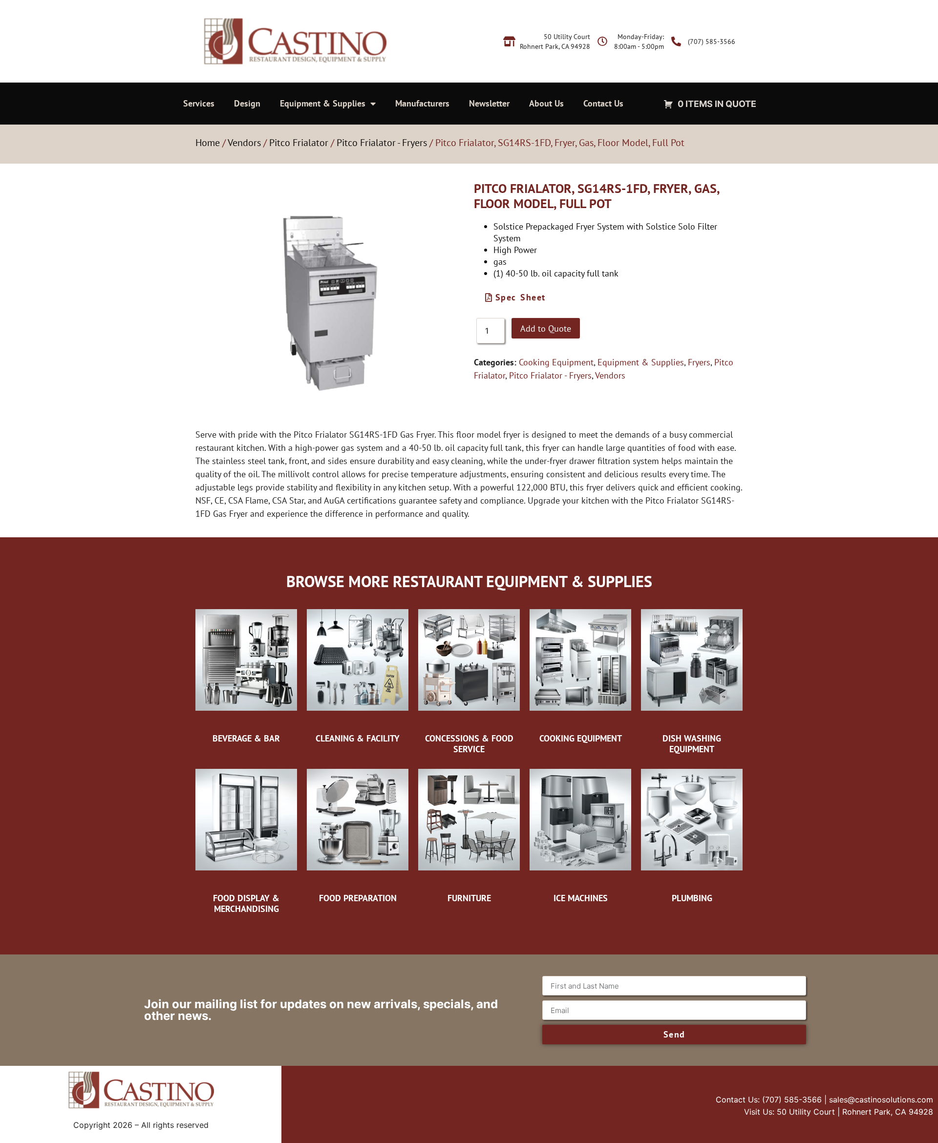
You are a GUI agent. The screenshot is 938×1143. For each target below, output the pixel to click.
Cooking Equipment (556, 362)
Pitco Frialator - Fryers (382, 142)
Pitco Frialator (298, 142)
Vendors (244, 142)
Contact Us (603, 103)
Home (207, 142)
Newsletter (489, 103)
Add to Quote (545, 328)
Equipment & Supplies (322, 103)
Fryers (699, 362)
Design (247, 103)
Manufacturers (422, 103)
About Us (546, 103)
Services (198, 103)
